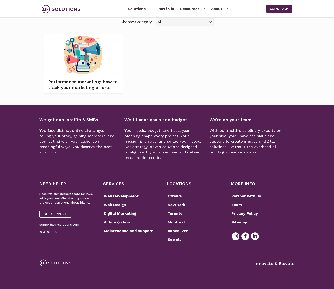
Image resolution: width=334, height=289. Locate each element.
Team (236, 204)
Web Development (121, 196)
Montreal (176, 222)
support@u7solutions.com (59, 224)
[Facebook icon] (245, 236)
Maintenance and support (128, 230)
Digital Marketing (120, 213)
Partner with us (246, 196)
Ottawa (175, 196)
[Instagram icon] (235, 236)
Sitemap (239, 222)
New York (176, 204)
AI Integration (117, 222)
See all (174, 239)
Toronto (175, 213)
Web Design (115, 204)
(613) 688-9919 (49, 232)
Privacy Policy (244, 213)
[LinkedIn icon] (255, 236)
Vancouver (178, 230)
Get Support (55, 214)
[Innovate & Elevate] (61, 8)
